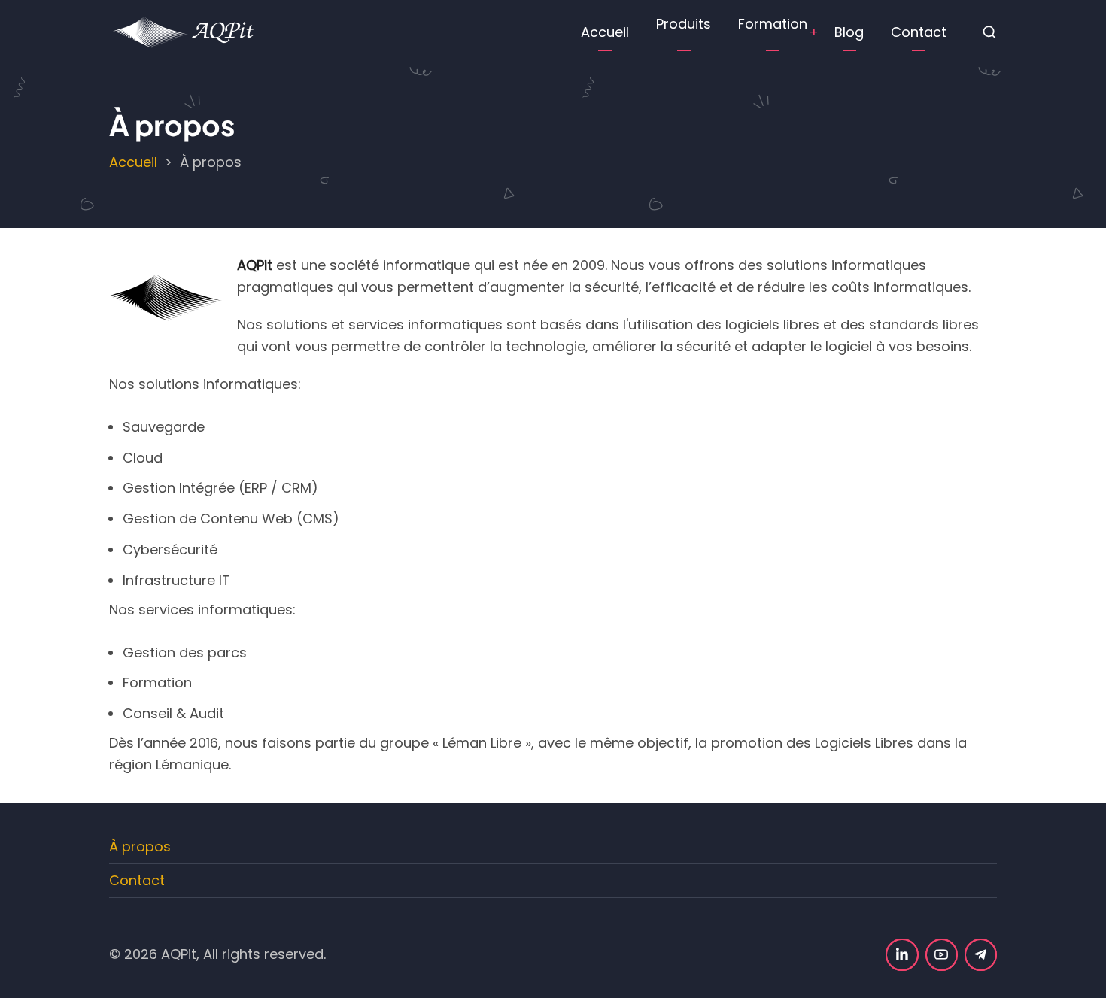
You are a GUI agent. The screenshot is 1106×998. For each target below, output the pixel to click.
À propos (140, 846)
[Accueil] (184, 31)
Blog (849, 32)
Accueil (605, 32)
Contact (918, 32)
